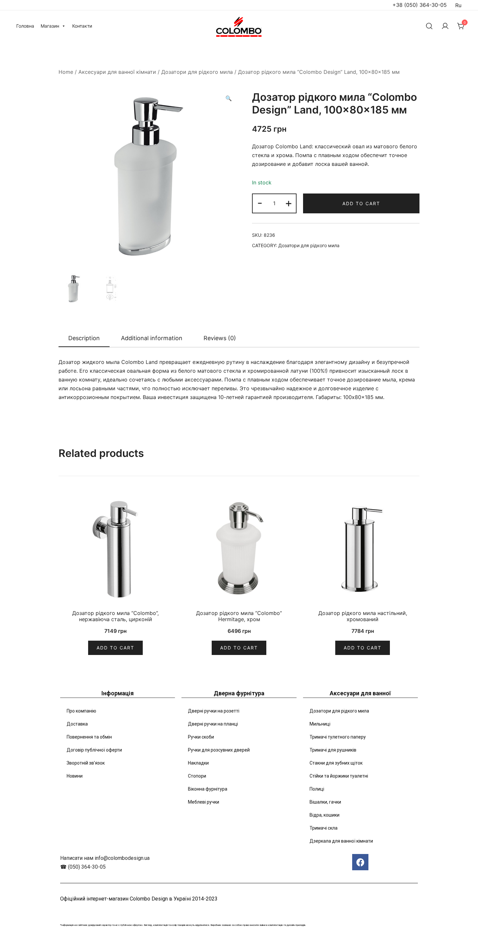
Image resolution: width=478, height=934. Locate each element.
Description (84, 338)
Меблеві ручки (203, 802)
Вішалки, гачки (325, 802)
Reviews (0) (220, 338)
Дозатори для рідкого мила (197, 72)
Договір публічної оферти (94, 750)
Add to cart (361, 203)
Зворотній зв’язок (86, 763)
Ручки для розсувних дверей (219, 750)
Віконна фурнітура (207, 789)
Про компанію (81, 711)
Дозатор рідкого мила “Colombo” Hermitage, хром (239, 616)
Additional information (151, 338)
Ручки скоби (201, 737)
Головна (25, 26)
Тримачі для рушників (333, 750)
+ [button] (288, 203)
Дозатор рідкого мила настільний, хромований (362, 616)
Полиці (317, 789)
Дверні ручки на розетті (213, 711)
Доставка (77, 724)
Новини (75, 776)
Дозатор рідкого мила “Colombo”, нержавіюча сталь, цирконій (115, 616)
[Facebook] (360, 862)
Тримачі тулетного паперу (338, 737)
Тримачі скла (324, 828)
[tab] (84, 338)
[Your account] (445, 26)
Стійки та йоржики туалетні (339, 776)
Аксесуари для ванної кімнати (117, 72)
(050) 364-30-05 (87, 867)
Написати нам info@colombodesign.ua (105, 858)
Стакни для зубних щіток (336, 763)
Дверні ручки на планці (213, 724)
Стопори (197, 776)
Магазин (50, 26)
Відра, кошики (324, 815)
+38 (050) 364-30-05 (419, 4)
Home (66, 72)
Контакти (82, 26)
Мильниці (320, 724)
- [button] (259, 203)
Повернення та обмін (89, 737)
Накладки (198, 763)
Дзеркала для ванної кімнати (341, 841)
